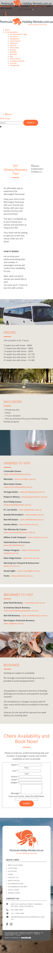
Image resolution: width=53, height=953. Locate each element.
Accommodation (11, 32)
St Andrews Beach (17, 61)
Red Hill (13, 52)
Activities (12, 871)
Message (15, 793)
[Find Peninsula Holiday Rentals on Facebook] (5, 13)
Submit (26, 803)
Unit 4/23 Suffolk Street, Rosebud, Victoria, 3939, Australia (27, 905)
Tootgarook (14, 65)
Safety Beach (15, 59)
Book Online (5, 119)
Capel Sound (15, 41)
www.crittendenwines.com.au (17, 474)
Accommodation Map (18, 34)
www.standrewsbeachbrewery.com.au (21, 610)
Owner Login (14, 893)
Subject (15, 782)
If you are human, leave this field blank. (26, 796)
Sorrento (13, 63)
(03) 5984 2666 (25, 9)
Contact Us (13, 877)
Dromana (13, 43)
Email (15, 779)
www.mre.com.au (31, 558)
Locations (14, 37)
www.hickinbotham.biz (14, 545)
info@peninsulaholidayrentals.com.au (27, 918)
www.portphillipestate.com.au (17, 504)
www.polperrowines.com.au (34, 496)
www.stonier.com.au (28, 524)
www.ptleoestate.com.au (30, 509)
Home (7, 30)
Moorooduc (14, 48)
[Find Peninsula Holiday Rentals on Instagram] (6, 15)
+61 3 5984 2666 (17, 913)
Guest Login (13, 890)
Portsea (13, 50)
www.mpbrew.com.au (14, 623)
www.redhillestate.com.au (32, 519)
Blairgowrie (14, 39)
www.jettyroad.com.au (35, 602)
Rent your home (15, 865)
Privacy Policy (25, 934)
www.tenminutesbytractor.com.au (19, 532)
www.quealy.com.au (35, 514)
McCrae (13, 45)
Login (18, 935)
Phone (15, 776)
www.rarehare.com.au (38, 537)
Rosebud (13, 54)
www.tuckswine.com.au (22, 575)
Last (15, 770)
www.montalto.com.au (25, 479)
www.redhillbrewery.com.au (35, 615)
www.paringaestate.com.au (32, 492)
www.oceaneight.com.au (28, 571)
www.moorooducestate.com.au (18, 487)
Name (14, 764)
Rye (11, 57)
